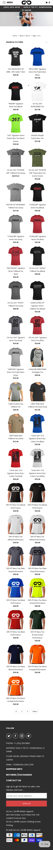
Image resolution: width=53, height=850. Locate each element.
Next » (35, 711)
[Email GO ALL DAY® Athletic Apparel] (29, 735)
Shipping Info (14, 769)
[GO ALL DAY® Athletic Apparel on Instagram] (22, 735)
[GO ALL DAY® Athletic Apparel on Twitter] (9, 735)
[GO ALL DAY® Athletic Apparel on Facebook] (16, 735)
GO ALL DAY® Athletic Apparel (26, 830)
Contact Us (13, 780)
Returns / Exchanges (19, 774)
